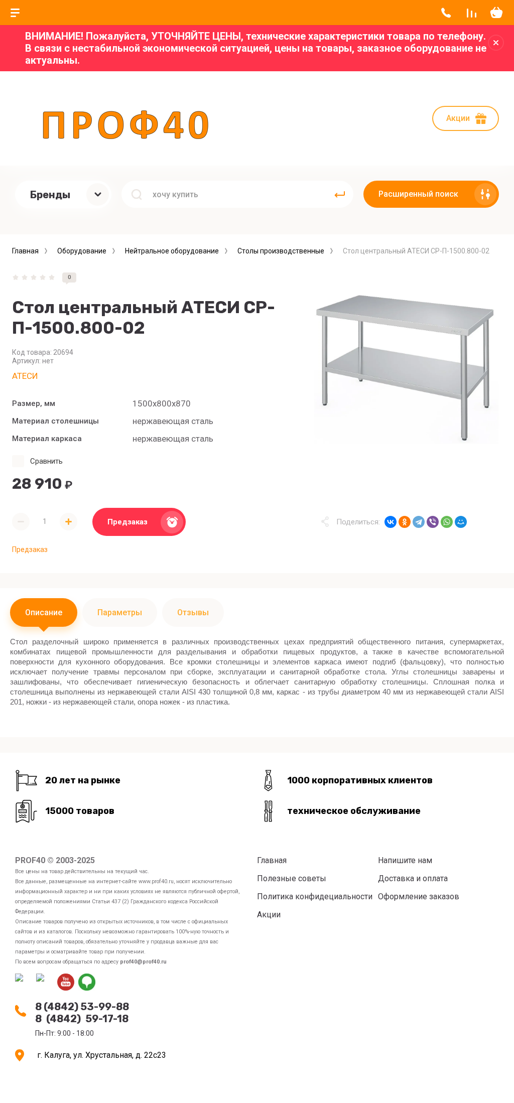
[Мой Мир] (461, 522)
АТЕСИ (25, 376)
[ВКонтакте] (390, 522)
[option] (406, 367)
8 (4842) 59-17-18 (81, 1019)
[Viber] (433, 522)
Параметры (119, 612)
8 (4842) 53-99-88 (82, 1007)
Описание (43, 612)
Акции (458, 118)
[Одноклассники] (405, 522)
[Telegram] (419, 522)
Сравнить (46, 461)
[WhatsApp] (447, 522)
